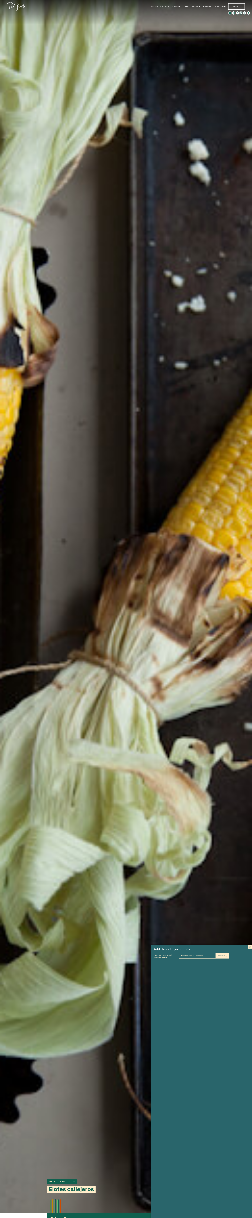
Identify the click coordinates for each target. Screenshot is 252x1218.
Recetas (163, 6)
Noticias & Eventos (211, 6)
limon (52, 1182)
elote (72, 1182)
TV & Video (176, 6)
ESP (236, 6)
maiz (62, 1182)
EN (231, 6)
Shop (223, 6)
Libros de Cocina (191, 6)
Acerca (154, 6)
